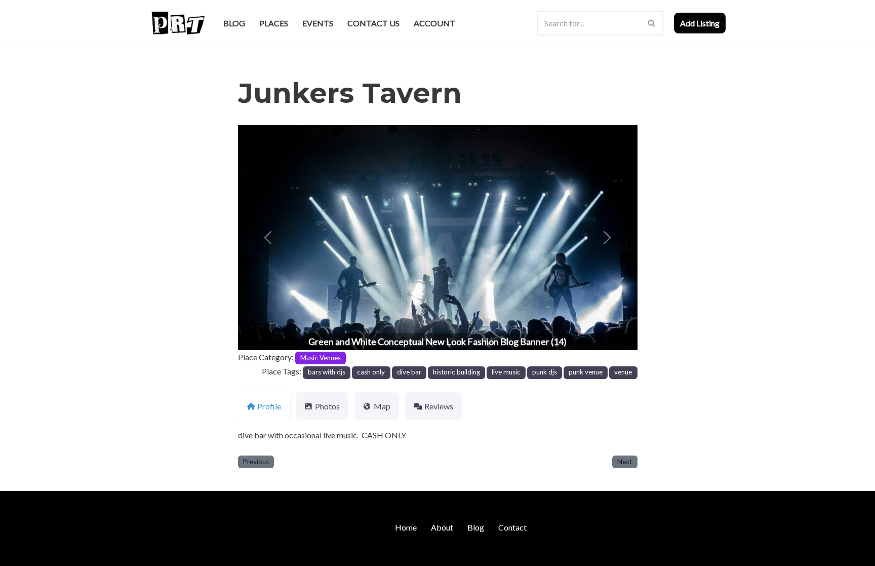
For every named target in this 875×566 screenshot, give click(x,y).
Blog (234, 23)
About (442, 527)
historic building (456, 372)
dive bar (409, 372)
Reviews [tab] (438, 406)
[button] (268, 237)
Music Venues (320, 358)
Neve (158, 553)
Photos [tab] (327, 406)
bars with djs (326, 372)
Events (317, 23)
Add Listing (700, 23)
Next (624, 462)
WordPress (236, 553)
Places (273, 23)
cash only (371, 372)
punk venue (586, 372)
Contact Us (373, 23)
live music (506, 372)
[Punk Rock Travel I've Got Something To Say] (177, 23)
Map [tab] (382, 406)
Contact (512, 527)
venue (623, 372)
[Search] (652, 23)
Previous (256, 462)
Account (434, 23)
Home (406, 527)
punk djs (544, 372)
